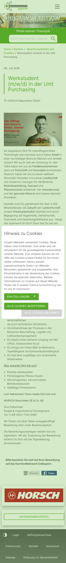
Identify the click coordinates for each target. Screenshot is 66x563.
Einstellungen (18, 296)
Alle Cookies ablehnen (42, 312)
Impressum (23, 288)
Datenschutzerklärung (42, 284)
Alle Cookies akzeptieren (26, 306)
